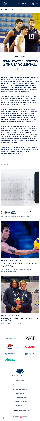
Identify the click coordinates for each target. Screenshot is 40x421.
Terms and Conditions (20, 389)
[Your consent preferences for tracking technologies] (3, 418)
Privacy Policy (20, 380)
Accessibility (20, 405)
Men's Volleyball (7, 208)
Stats (30, 10)
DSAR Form (20, 393)
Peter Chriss (5, 83)
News (38, 10)
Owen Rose (34, 85)
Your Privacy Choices (20, 397)
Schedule (15, 10)
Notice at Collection (20, 401)
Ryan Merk (24, 85)
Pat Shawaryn (22, 89)
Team (23, 10)
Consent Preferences (20, 385)
